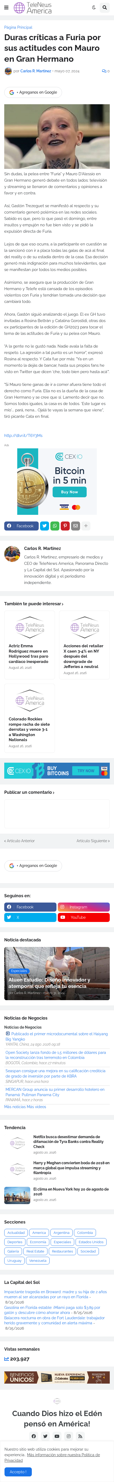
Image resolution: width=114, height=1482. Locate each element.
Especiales (62, 1242)
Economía (38, 1242)
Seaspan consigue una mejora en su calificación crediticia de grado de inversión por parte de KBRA (56, 1073)
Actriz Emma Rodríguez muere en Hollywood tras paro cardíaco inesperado (28, 654)
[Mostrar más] (85, 526)
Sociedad (88, 1251)
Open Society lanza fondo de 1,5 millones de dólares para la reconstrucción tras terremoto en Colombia (56, 1055)
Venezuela (37, 1261)
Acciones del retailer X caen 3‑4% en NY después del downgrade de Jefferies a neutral (83, 656)
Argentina (61, 1233)
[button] (6, 7)
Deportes (14, 1242)
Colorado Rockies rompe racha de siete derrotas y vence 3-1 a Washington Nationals (29, 729)
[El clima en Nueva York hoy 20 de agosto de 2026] (17, 1195)
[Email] (75, 526)
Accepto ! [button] (18, 1472)
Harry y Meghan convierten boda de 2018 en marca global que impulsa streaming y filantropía (71, 1168)
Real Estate (35, 1251)
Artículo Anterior (21, 841)
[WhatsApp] (54, 526)
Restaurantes (62, 1251)
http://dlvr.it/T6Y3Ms (23, 435)
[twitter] (45, 1436)
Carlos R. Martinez (42, 548)
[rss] (80, 1436)
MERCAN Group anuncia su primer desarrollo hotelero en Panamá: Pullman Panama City (55, 1092)
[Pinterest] (65, 526)
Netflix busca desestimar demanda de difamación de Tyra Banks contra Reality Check (68, 1142)
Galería (13, 1251)
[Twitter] (44, 526)
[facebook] (33, 1436)
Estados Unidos (91, 1242)
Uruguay (14, 1261)
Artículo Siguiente (92, 841)
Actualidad (16, 1233)
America (39, 1233)
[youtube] (57, 1436)
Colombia (85, 1233)
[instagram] (68, 1436)
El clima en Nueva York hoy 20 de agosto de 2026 (71, 1191)
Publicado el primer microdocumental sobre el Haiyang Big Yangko (57, 1036)
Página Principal (18, 27)
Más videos (36, 1107)
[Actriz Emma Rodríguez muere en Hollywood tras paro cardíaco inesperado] (30, 625)
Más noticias (15, 1107)
